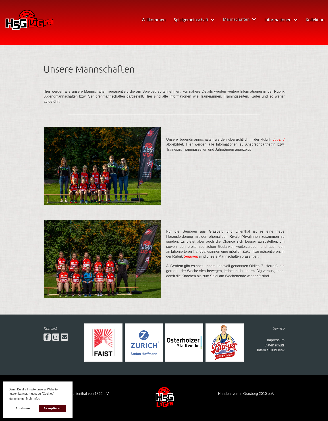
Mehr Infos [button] (33, 398)
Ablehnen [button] (22, 408)
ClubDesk (276, 350)
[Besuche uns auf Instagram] (55, 338)
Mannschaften (236, 19)
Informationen (277, 19)
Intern (261, 350)
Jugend (278, 139)
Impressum (275, 340)
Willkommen (154, 19)
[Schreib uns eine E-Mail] (64, 338)
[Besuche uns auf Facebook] (47, 338)
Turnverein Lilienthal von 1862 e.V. (82, 394)
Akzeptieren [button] (53, 408)
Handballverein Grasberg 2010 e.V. (246, 394)
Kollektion (315, 19)
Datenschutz (274, 345)
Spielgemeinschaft (191, 19)
